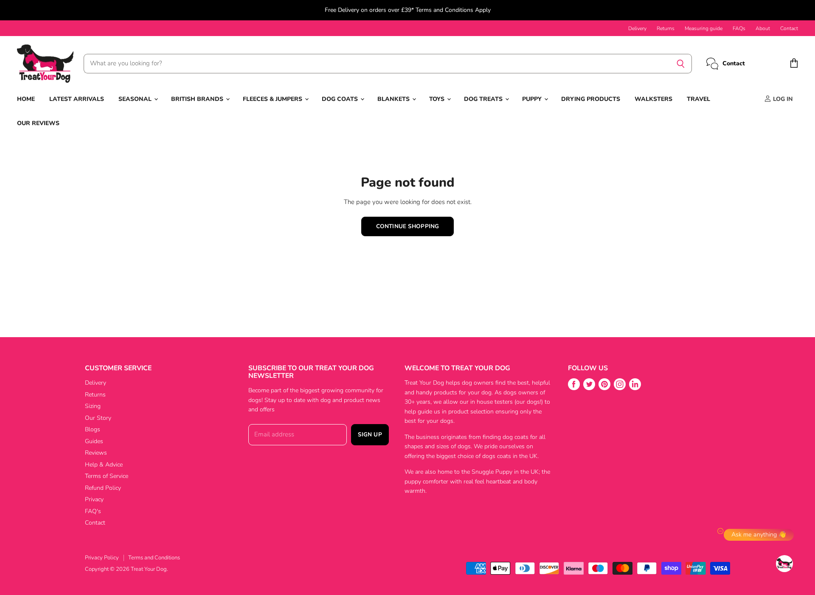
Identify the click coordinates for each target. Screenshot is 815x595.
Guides (94, 441)
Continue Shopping (407, 226)
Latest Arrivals (76, 99)
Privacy (94, 499)
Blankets (394, 99)
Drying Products (590, 99)
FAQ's (93, 511)
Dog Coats (341, 99)
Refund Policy (103, 488)
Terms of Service (106, 476)
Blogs (92, 429)
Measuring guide (703, 28)
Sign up (370, 434)
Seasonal (135, 99)
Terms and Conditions (154, 557)
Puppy (532, 99)
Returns (665, 28)
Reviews (96, 453)
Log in (782, 99)
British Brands (198, 99)
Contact (789, 28)
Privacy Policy (102, 557)
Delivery (637, 28)
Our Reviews (38, 123)
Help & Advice (104, 465)
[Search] (680, 63)
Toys (437, 99)
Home (26, 99)
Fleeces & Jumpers (273, 99)
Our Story (98, 418)
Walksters (653, 99)
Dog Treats (484, 99)
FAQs (739, 28)
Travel (698, 99)
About (763, 28)
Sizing (93, 406)
